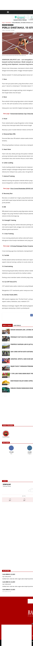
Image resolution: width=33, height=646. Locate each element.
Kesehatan (8, 22)
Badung (4, 362)
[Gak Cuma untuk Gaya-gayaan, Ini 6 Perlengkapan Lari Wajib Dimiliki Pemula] (6, 353)
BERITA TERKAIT (7, 325)
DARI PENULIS (17, 325)
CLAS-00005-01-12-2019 (8, 590)
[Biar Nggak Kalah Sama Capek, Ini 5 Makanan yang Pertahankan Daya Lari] (6, 382)
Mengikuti (29, 446)
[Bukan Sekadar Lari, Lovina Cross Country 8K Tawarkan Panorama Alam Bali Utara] (6, 331)
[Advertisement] (16, 635)
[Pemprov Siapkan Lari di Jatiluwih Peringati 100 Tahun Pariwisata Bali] (6, 346)
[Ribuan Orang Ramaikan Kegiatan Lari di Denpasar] (6, 390)
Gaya (3, 22)
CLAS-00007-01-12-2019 (8, 575)
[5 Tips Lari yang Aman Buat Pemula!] (6, 375)
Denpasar (5, 24)
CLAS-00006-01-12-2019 (8, 582)
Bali (3, 333)
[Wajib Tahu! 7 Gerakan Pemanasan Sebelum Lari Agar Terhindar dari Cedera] (6, 368)
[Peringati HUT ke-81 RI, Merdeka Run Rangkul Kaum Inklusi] (6, 338)
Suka (11, 446)
